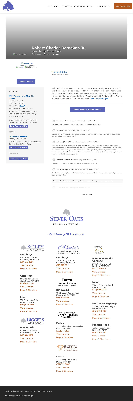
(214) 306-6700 (99, 332)
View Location (26, 265)
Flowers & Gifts (59, 72)
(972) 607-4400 (99, 290)
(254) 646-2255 (27, 305)
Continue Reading (98, 99)
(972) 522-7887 (63, 364)
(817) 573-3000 (27, 262)
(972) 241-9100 (62, 331)
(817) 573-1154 (62, 265)
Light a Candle (26, 81)
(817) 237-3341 (26, 335)
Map (22, 106)
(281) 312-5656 (62, 298)
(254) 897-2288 (27, 283)
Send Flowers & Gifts (18, 126)
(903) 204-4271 (99, 268)
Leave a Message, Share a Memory (87, 109)
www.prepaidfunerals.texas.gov (19, 396)
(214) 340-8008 (99, 311)
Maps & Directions (28, 269)
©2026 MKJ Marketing (41, 391)
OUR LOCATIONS (123, 6)
